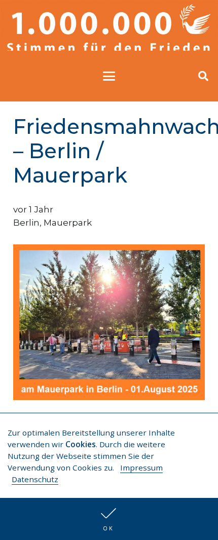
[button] (109, 519)
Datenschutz (35, 479)
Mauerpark (68, 223)
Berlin (26, 223)
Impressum (141, 467)
